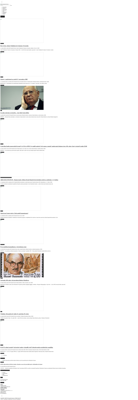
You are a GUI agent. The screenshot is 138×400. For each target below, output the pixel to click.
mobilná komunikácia (36, 249)
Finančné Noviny (13, 48)
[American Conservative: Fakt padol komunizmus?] (20, 210)
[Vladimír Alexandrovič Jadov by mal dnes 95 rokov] (22, 310)
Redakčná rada (5, 375)
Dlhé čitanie (2, 244)
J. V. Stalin (48, 182)
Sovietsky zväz (27, 282)
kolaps (25, 148)
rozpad (30, 148)
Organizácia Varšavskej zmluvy (33, 349)
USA (21, 215)
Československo (30, 81)
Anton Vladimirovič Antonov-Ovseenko (23, 48)
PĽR (40, 349)
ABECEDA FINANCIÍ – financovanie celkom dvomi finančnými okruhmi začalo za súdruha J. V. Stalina (29, 180)
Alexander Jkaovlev (23, 81)
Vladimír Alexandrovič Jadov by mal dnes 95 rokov (14, 314)
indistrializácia (43, 182)
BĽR (22, 349)
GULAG (35, 48)
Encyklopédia (5, 373)
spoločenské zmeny (43, 81)
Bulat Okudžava (19, 282)
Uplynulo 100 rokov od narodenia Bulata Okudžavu (14, 280)
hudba (23, 282)
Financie (4, 8)
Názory (4, 13)
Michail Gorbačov (36, 81)
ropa (28, 148)
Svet (1, 110)
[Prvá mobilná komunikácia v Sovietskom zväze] (22, 243)
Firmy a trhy (5, 9)
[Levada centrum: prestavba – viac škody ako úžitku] (22, 109)
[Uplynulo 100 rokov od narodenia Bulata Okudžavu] (22, 277)
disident (32, 48)
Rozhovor (2, 362)
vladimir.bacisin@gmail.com (5, 386)
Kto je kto (2, 43)
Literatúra (4, 12)
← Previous (5, 355)
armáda (19, 349)
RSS (3, 374)
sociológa (18, 316)
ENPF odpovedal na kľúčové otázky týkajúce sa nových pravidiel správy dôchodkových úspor (21, 364)
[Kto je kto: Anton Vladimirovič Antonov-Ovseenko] (22, 42)
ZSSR (38, 48)
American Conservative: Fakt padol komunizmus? (14, 213)
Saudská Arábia (40, 148)
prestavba (30, 115)
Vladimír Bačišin (17, 182)
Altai (18, 249)
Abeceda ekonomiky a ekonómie (6, 177)
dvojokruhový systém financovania (26, 182)
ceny (23, 148)
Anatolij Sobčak (22, 249)
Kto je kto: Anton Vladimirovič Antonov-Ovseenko (14, 45)
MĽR (24, 349)
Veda (1, 311)
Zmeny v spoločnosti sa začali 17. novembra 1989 (13, 79)
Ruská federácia (35, 115)
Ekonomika (5, 7)
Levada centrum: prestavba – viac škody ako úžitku (14, 112)
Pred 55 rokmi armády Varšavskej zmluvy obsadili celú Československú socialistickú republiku (26, 347)
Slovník (4, 372)
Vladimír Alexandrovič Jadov (26, 316)
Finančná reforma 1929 (36, 182)
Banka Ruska (19, 148)
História (1, 345)
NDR (27, 349)
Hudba (1, 278)
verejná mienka (40, 115)
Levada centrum (19, 115)
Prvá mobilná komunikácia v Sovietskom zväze (13, 247)
